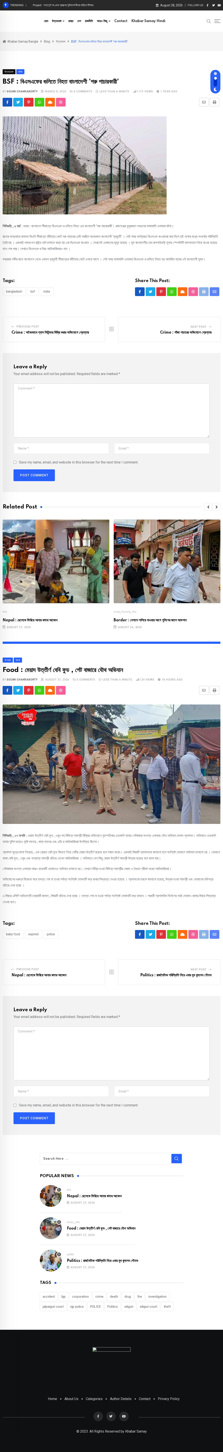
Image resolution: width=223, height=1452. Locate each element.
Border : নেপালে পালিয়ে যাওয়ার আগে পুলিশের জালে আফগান (150, 620)
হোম (46, 21)
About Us (71, 1399)
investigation (158, 1297)
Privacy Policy (169, 1399)
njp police (77, 1307)
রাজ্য (70, 21)
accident (49, 1297)
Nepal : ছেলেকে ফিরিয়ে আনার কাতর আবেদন (30, 620)
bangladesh (14, 291)
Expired (33, 934)
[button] (208, 507)
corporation (80, 1297)
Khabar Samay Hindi (148, 21)
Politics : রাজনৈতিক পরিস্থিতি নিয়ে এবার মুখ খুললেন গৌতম (175, 975)
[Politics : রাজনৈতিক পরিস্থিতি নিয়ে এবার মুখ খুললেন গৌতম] (51, 1260)
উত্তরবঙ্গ (56, 21)
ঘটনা (5, 611)
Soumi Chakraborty (22, 91)
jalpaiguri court (53, 1307)
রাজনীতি (89, 21)
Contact (120, 21)
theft (167, 1307)
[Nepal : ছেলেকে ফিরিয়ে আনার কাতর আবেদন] (51, 1196)
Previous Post (28, 326)
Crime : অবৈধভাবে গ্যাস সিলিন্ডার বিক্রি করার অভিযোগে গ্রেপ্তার (50, 332)
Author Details (121, 1399)
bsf (32, 291)
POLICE (51, 934)
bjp (63, 1297)
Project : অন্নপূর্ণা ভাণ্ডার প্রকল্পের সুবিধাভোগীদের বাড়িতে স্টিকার (63, 5)
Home (52, 1399)
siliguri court (148, 1307)
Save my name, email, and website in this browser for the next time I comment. (78, 462)
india (46, 291)
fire (139, 1297)
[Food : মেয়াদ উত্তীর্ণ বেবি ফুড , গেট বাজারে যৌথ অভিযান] (51, 1228)
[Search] (209, 21)
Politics (112, 1307)
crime (99, 1297)
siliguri (128, 1307)
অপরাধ (117, 611)
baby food (13, 934)
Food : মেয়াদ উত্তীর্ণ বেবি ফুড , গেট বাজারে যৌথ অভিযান (101, 1228)
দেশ (79, 21)
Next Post (198, 326)
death (114, 1297)
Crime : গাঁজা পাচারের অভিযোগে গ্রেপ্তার (185, 332)
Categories (94, 1399)
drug (128, 1297)
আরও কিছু (102, 21)
